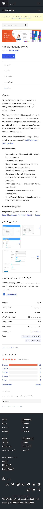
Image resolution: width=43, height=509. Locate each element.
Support (5, 442)
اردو (9, 479)
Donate (27, 446)
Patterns (26, 431)
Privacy (5, 431)
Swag (26, 450)
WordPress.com (9, 457)
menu (28, 341)
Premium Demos (33, 215)
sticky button (36, 341)
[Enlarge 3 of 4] (18, 240)
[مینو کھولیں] (39, 3)
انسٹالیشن (9, 76)
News (4, 424)
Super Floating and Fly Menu (13, 215)
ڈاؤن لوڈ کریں (9, 56)
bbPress (6, 465)
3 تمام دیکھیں (35, 331)
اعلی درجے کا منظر (10, 347)
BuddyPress (8, 469)
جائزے (7, 70)
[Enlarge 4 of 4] (38, 253)
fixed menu (25, 336)
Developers (6, 446)
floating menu (35, 336)
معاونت (7, 87)
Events (25, 442)
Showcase (27, 420)
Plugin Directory (8, 10)
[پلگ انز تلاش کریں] (25, 25)
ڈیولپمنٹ (9, 82)
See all (38, 384)
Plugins (25, 427)
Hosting (5, 427)
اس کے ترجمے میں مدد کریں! (21, 18)
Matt (5, 461)
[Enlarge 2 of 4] (38, 228)
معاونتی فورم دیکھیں (12, 406)
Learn (4, 438)
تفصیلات (8, 65)
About (4, 420)
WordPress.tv (8, 450)
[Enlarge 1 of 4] (18, 228)
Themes (26, 424)
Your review (7, 384)
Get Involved (28, 438)
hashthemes (14, 50)
